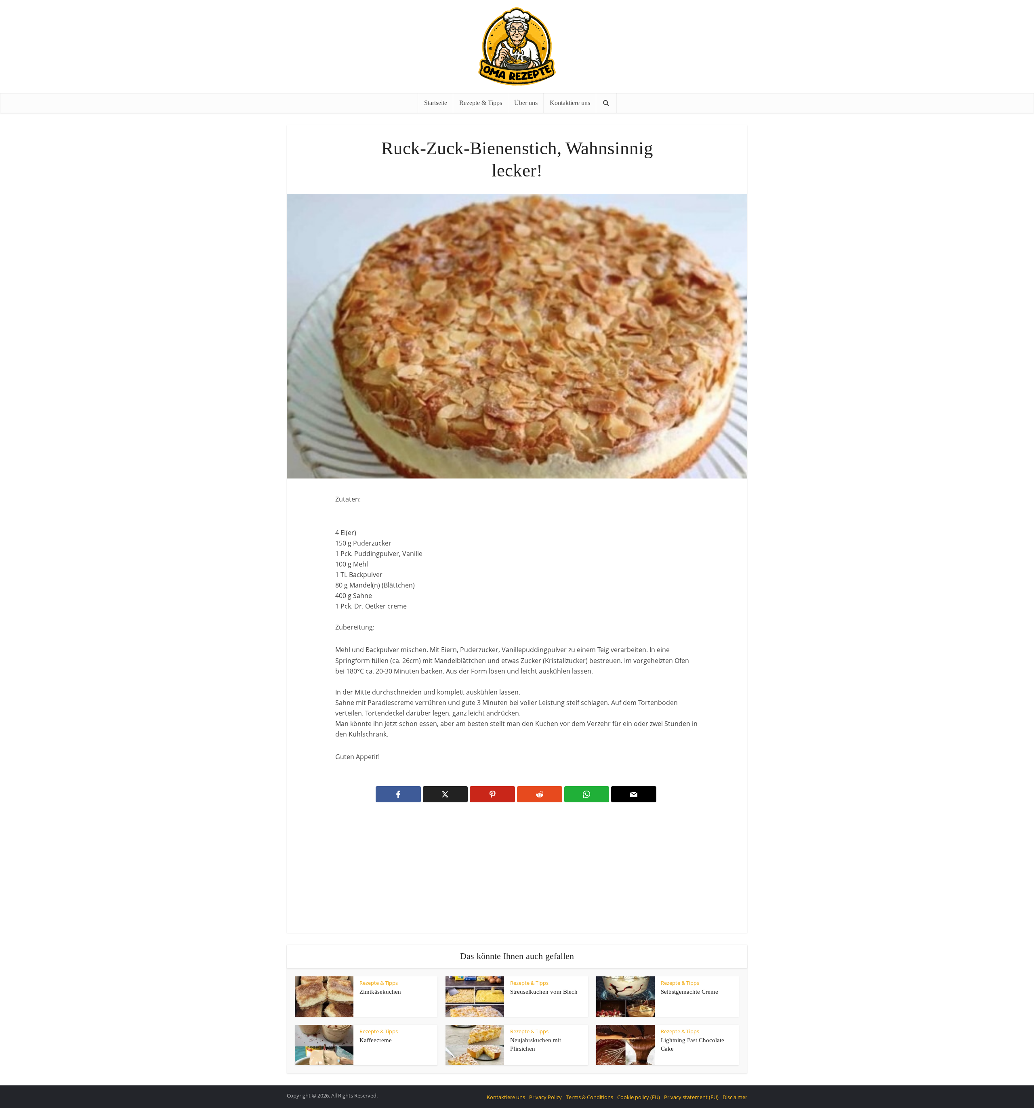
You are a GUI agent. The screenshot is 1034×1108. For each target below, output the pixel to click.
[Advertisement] (517, 873)
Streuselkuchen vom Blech (544, 991)
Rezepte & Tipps (480, 102)
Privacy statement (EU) (691, 1097)
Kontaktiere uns (570, 102)
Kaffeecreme (375, 1040)
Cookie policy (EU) (638, 1097)
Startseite (435, 102)
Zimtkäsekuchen (380, 991)
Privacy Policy (545, 1097)
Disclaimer (735, 1097)
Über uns (526, 102)
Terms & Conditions (589, 1097)
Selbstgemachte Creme (689, 991)
